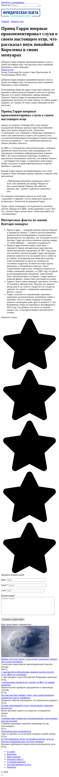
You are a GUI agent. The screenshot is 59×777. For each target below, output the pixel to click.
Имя (4, 580)
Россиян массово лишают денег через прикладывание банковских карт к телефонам (27, 696)
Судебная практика (16, 762)
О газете (11, 751)
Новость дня (7, 69)
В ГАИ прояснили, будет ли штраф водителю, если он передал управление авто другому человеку (27, 740)
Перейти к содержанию (12, 2)
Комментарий (8, 595)
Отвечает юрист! (15, 759)
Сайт (3, 590)
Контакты (11, 754)
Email (4, 585)
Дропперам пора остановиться (16, 731)
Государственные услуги (19, 764)
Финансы (11, 767)
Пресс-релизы (13, 757)
